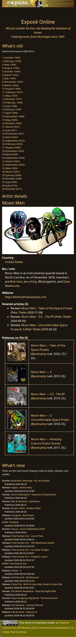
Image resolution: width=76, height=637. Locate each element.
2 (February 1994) (11, 61)
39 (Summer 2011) (12, 188)
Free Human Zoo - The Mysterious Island (32, 542)
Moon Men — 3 (41, 372)
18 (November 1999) (13, 116)
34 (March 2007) (11, 171)
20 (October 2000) (12, 123)
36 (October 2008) (12, 178)
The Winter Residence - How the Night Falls (33, 591)
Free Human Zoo (18, 563)
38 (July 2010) (9, 185)
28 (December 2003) (13, 151)
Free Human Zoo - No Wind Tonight (30, 549)
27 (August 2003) (11, 147)
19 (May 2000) (10, 119)
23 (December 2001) (13, 133)
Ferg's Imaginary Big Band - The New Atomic (34, 598)
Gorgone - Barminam (22, 515)
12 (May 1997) (10, 95)
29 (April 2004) (10, 154)
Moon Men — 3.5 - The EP (48, 394)
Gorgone (14, 522)
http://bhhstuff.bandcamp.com (25, 297)
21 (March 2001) (11, 126)
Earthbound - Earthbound (25, 577)
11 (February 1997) (12, 92)
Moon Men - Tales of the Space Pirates (46, 308)
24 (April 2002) (10, 137)
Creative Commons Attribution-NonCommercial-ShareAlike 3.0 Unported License (38, 627)
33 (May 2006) (10, 168)
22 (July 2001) (9, 130)
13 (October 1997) (12, 99)
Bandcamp (39, 354)
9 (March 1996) (10, 85)
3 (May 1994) (9, 64)
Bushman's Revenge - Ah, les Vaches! (30, 480)
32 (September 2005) (13, 164)
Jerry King (30, 281)
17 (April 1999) (10, 112)
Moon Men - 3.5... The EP (37, 317)
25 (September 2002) (13, 140)
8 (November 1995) (12, 81)
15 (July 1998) (9, 106)
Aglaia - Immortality (21, 487)
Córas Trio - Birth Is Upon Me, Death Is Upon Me (36, 584)
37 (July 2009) (9, 182)
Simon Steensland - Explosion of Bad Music (33, 494)
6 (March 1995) (10, 75)
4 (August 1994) (10, 68)
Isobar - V (16, 570)
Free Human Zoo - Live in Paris (27, 535)
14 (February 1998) (12, 102)
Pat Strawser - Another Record (27, 605)
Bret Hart (16, 281)
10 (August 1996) (11, 88)
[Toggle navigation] (11, 12)
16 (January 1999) (11, 109)
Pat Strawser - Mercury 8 (24, 611)
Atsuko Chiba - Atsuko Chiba (25, 508)
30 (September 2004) (13, 157)
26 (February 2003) (12, 144)
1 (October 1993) (11, 57)
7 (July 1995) (9, 78)
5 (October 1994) (11, 71)
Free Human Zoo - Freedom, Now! (29, 556)
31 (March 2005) (11, 161)
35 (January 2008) (11, 175)
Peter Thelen (19, 312)
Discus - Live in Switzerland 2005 (28, 528)
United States (14, 262)
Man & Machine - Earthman (25, 501)
